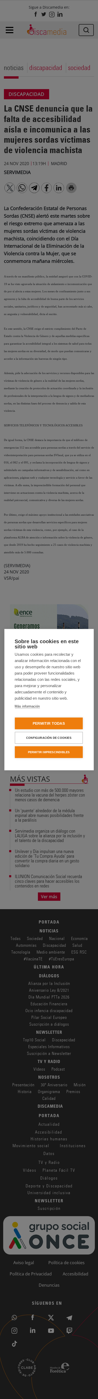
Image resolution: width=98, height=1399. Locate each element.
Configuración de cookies (48, 737)
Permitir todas (49, 723)
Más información (27, 706)
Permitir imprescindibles (49, 751)
